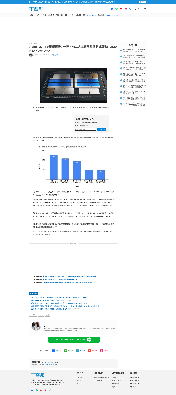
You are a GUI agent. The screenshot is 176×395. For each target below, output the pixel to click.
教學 (61, 15)
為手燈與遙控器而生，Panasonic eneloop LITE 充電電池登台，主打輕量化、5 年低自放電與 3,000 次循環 (134, 104)
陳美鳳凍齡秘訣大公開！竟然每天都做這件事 (47, 300)
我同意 (142, 2)
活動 (71, 15)
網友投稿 (133, 387)
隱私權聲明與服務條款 (101, 377)
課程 (84, 15)
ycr (34, 55)
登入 (139, 9)
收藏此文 (55, 55)
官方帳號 (70, 350)
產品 (38, 15)
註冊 (144, 9)
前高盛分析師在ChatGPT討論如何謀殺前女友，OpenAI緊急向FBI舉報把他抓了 (60, 303)
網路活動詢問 (134, 383)
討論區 (78, 15)
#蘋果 (47, 315)
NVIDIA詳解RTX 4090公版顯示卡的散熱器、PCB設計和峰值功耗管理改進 (67, 282)
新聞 (31, 15)
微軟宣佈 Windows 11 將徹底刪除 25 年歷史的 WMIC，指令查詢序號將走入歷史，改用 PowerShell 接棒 (134, 69)
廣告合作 (79, 380)
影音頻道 (94, 350)
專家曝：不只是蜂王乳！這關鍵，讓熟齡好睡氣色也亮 (51, 309)
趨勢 (35, 43)
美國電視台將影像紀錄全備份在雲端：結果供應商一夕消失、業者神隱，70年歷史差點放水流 (65, 306)
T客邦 (114, 377)
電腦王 (114, 387)
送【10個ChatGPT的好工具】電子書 (70, 340)
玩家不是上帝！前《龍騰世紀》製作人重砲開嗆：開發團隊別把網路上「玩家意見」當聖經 (134, 81)
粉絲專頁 (58, 350)
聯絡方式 (79, 383)
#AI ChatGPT (91, 15)
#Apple (41, 315)
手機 (44, 15)
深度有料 (101, 15)
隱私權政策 (111, 2)
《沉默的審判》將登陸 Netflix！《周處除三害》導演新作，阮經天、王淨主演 (59, 297)
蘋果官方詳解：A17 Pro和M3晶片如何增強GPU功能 (60, 279)
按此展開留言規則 (51, 364)
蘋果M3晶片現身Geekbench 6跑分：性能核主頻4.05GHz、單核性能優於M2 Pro (69, 276)
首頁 (30, 43)
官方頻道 (82, 350)
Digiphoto (115, 383)
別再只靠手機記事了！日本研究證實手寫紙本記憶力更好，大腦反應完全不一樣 (134, 51)
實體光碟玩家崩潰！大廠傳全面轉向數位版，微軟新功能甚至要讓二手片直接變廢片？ (134, 98)
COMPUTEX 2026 (113, 15)
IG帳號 (106, 350)
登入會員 (47, 362)
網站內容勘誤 (134, 377)
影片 (66, 15)
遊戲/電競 (51, 15)
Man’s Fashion (117, 380)
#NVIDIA (33, 315)
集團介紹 (79, 377)
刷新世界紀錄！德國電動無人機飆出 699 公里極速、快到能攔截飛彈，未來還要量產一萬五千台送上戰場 (134, 63)
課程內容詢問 (134, 380)
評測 (57, 15)
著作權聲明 (98, 380)
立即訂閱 (102, 129)
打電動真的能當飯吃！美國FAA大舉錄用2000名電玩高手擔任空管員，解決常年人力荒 (134, 57)
